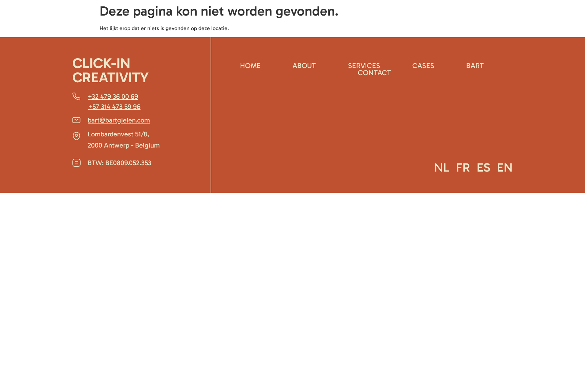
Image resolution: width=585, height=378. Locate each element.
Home (250, 65)
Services (364, 65)
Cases (423, 65)
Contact (374, 72)
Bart (475, 65)
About (304, 65)
